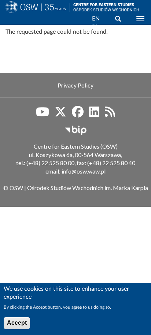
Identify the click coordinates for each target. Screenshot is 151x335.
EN (96, 19)
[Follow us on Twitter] (60, 114)
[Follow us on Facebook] (78, 114)
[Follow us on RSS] (110, 114)
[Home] (35, 16)
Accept (17, 323)
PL (95, 27)
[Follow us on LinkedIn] (94, 114)
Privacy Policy (75, 85)
